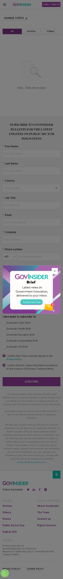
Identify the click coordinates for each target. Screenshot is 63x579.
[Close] (55, 271)
